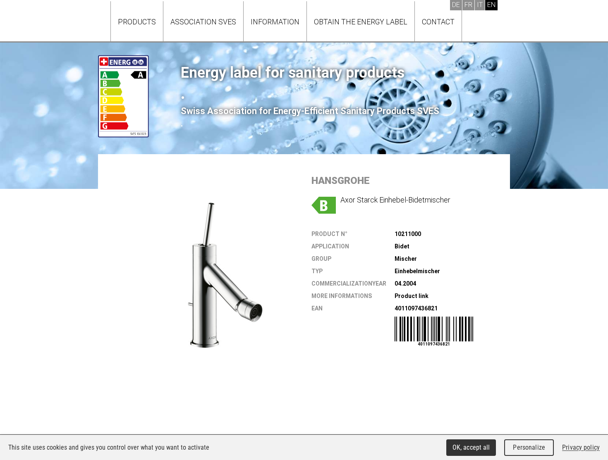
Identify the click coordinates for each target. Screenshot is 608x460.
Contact (438, 21)
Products (137, 21)
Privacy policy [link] (581, 447)
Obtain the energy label (360, 21)
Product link (411, 296)
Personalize (529, 447)
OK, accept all (471, 447)
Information (275, 21)
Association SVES (203, 21)
